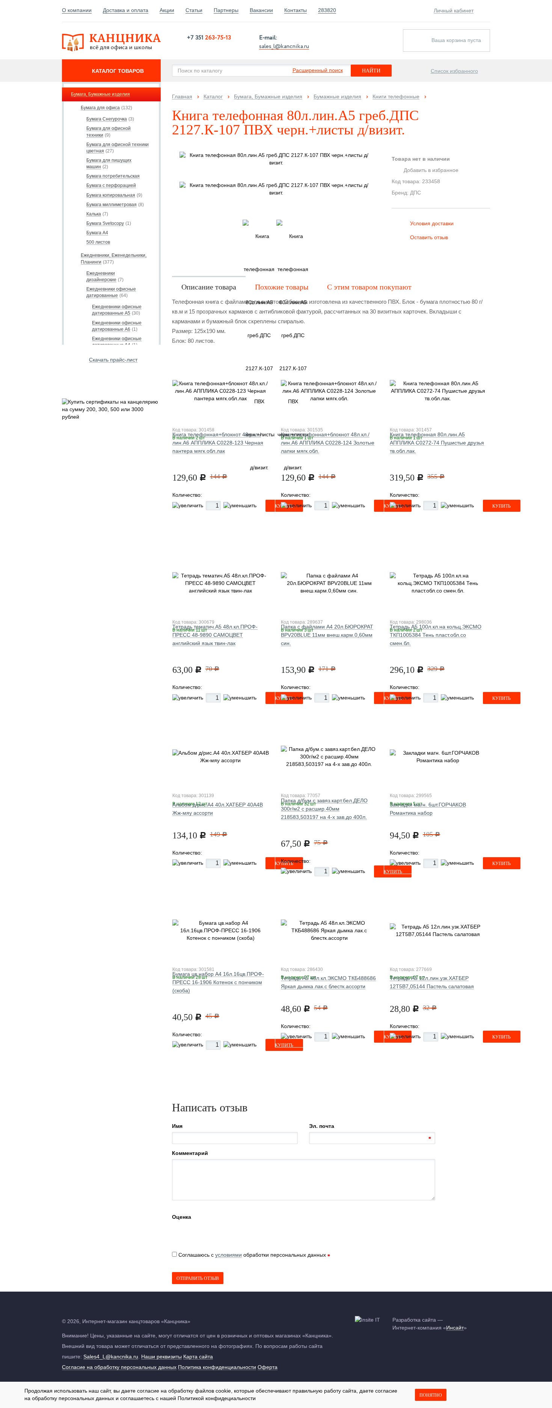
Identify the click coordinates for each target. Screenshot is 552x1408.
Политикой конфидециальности (217, 1398)
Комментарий (190, 1153)
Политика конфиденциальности (217, 1367)
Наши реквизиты (161, 1357)
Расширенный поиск (318, 70)
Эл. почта (321, 1126)
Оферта (268, 1367)
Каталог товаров (118, 71)
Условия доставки (432, 223)
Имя (177, 1126)
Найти (371, 71)
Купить (501, 506)
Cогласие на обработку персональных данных (119, 1367)
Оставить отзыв (429, 237)
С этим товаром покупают (369, 287)
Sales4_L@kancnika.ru (110, 1357)
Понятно (430, 1395)
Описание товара (208, 287)
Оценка (181, 1217)
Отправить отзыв (197, 1278)
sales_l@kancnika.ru (284, 46)
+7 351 (209, 37)
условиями (228, 1255)
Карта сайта (198, 1357)
